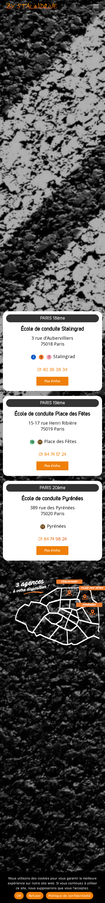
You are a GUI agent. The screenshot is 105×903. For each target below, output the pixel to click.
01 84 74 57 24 (52, 454)
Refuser (35, 896)
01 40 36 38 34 (52, 370)
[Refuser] (98, 887)
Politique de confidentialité (69, 896)
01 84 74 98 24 (52, 539)
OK (19, 896)
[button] (96, 5)
